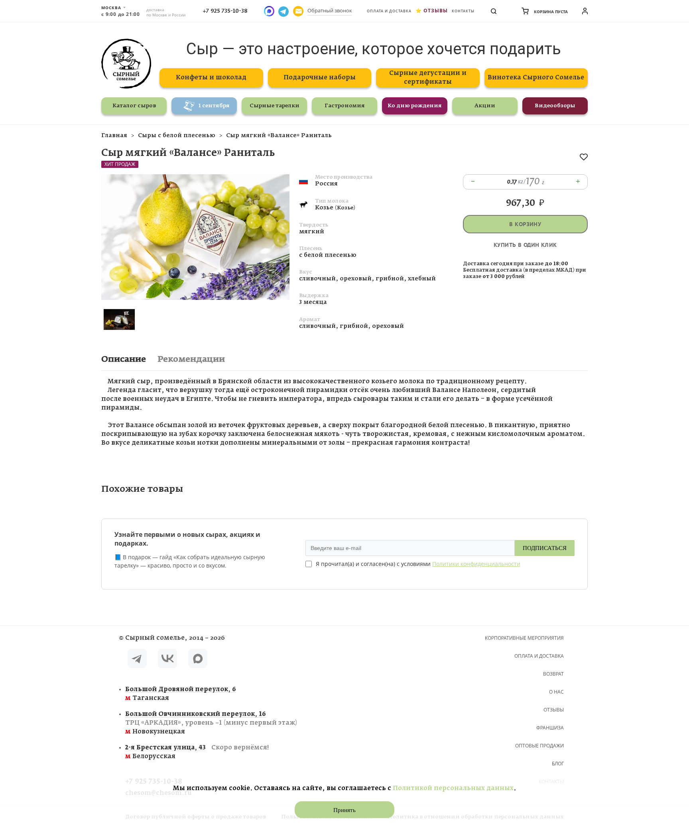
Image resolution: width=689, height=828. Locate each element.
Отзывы (435, 10)
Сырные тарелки (274, 105)
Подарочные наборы (319, 78)
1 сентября (214, 105)
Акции (484, 105)
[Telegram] (137, 660)
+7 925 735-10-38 (225, 11)
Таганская (180, 693)
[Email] (298, 11)
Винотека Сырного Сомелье (536, 78)
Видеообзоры (555, 105)
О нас (556, 691)
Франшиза (550, 727)
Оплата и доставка (389, 11)
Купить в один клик (525, 245)
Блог (558, 763)
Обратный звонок (329, 10)
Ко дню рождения (415, 105)
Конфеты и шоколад (211, 78)
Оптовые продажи (539, 745)
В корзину (525, 224)
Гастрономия (345, 105)
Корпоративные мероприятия (524, 638)
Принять (344, 810)
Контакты (463, 11)
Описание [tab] (123, 359)
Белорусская (197, 752)
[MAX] (198, 660)
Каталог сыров (134, 105)
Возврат (553, 673)
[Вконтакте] (167, 660)
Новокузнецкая (211, 723)
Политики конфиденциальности (476, 564)
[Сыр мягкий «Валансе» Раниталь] (195, 298)
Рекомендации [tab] (191, 359)
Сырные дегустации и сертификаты (428, 77)
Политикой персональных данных (453, 788)
